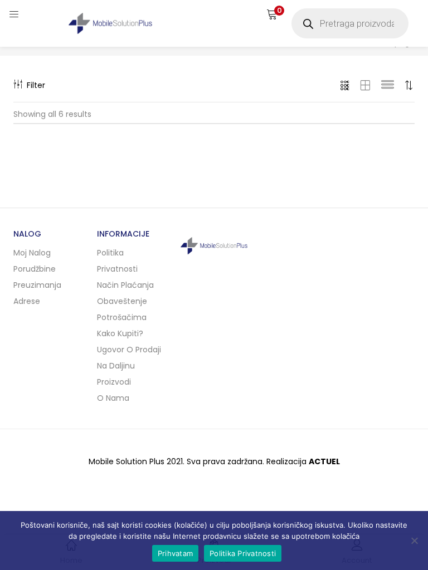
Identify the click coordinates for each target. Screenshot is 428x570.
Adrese (26, 301)
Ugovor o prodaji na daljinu (129, 357)
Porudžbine (34, 268)
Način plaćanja (125, 285)
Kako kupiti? (120, 333)
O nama (113, 398)
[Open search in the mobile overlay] (350, 23)
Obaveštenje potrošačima (122, 309)
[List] (387, 85)
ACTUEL (324, 461)
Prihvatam (175, 553)
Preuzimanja (37, 285)
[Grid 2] (365, 85)
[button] (272, 14)
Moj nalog (32, 252)
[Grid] (345, 85)
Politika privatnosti (117, 260)
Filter (36, 85)
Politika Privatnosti (243, 553)
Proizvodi (114, 381)
